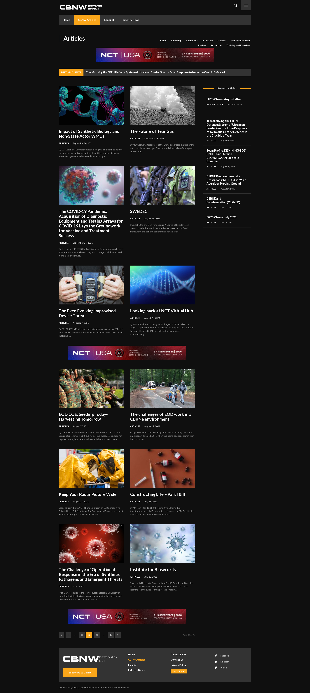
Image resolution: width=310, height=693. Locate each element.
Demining (176, 40)
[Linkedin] (216, 662)
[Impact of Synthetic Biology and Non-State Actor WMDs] (91, 105)
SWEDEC (138, 211)
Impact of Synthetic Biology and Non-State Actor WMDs (89, 134)
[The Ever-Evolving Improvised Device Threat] (91, 285)
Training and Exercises (238, 45)
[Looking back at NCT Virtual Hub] (162, 285)
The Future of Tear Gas (152, 131)
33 (97, 635)
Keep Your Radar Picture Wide (87, 494)
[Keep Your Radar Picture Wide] (91, 468)
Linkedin (224, 661)
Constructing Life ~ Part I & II (157, 494)
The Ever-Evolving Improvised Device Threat (87, 313)
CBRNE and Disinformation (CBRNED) (224, 200)
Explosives (192, 40)
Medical (221, 40)
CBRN (163, 40)
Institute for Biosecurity (153, 569)
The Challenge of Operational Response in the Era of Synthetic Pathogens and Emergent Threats (90, 574)
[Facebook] (216, 656)
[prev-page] (61, 635)
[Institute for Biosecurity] (162, 543)
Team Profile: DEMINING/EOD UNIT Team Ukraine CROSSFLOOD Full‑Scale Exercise (226, 156)
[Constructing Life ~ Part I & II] (162, 468)
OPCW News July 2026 (221, 217)
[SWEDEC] (162, 185)
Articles (64, 143)
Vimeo (223, 667)
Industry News (215, 104)
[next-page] (118, 635)
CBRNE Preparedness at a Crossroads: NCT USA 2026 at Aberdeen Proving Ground (226, 180)
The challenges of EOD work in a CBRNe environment (160, 417)
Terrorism (216, 45)
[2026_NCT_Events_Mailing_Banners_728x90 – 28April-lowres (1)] (155, 55)
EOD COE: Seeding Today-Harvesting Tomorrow (83, 417)
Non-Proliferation (240, 40)
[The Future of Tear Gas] (162, 105)
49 (111, 635)
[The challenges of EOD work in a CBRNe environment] (162, 388)
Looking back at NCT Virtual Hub (161, 310)
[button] (235, 5)
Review (202, 45)
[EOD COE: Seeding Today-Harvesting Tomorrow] (91, 388)
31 (82, 635)
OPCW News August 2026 (224, 99)
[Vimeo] (216, 668)
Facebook (225, 655)
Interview (207, 40)
